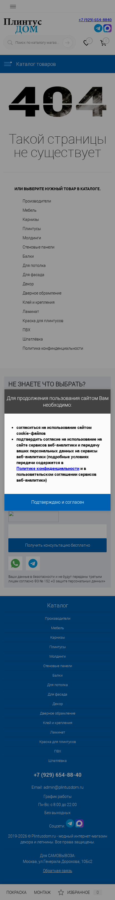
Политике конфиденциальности (47, 468)
